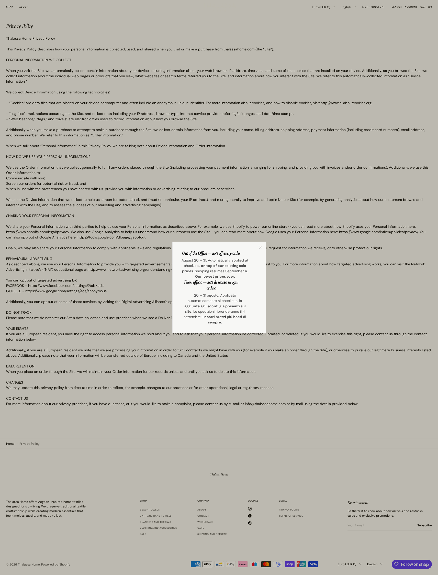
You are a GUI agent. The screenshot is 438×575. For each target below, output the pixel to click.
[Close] (260, 247)
